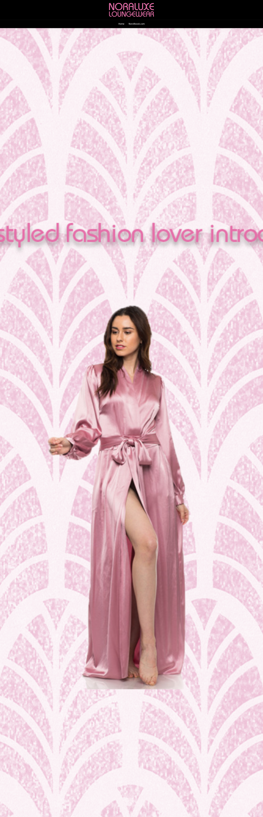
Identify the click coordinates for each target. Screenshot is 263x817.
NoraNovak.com (137, 24)
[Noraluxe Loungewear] (131, 9)
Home (121, 24)
